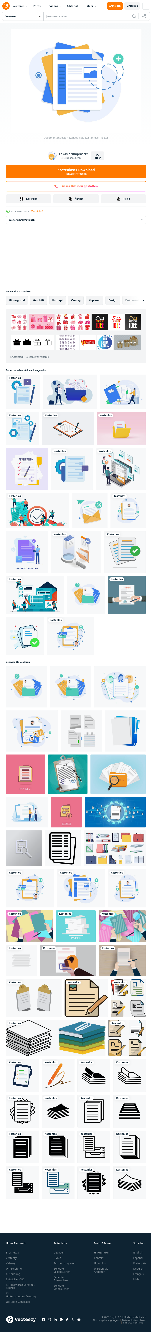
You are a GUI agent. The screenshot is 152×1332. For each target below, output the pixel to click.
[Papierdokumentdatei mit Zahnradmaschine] (23, 392)
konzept (57, 300)
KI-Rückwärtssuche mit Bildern (20, 1286)
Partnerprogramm (65, 1263)
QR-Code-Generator (18, 1301)
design (112, 300)
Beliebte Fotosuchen (61, 1278)
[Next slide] (137, 300)
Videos (53, 6)
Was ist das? (37, 211)
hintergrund (17, 300)
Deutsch (135, 1268)
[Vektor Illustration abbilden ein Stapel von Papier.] (76, 926)
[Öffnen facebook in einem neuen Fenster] (43, 1319)
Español (135, 1258)
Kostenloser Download (76, 171)
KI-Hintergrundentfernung (21, 1294)
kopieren (94, 300)
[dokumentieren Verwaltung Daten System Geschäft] (115, 812)
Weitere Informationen (22, 219)
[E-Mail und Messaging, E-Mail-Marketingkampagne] (90, 510)
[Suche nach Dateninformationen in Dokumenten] (76, 552)
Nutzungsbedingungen (103, 1320)
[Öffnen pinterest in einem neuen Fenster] (61, 1319)
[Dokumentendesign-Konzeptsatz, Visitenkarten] (32, 731)
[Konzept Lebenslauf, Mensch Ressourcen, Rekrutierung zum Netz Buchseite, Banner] (122, 926)
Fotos (37, 6)
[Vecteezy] (6, 6)
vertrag (76, 300)
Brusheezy (12, 1252)
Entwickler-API (15, 1279)
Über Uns (100, 1263)
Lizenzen (59, 1252)
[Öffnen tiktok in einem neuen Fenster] (67, 1319)
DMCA (57, 1258)
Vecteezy (11, 1258)
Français (135, 1274)
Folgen (97, 157)
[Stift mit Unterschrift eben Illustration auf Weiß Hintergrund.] (58, 1075)
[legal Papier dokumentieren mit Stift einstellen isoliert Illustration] (128, 998)
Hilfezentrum (102, 1252)
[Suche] (134, 16)
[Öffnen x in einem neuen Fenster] (73, 1319)
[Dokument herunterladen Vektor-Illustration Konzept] (27, 552)
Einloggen (132, 5)
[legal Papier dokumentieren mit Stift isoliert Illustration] (86, 998)
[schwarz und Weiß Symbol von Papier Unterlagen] (63, 848)
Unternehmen (14, 1268)
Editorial (72, 6)
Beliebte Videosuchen (62, 1287)
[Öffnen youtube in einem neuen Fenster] (78, 1319)
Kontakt (98, 1258)
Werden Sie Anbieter (101, 1270)
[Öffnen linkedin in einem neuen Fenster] (55, 1319)
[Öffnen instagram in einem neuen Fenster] (49, 1319)
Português (136, 1263)
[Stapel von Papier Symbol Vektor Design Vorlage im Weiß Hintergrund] (93, 1075)
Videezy (10, 1263)
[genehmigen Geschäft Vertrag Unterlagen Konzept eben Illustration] (27, 812)
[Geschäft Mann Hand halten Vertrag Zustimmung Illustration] (122, 960)
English (135, 1252)
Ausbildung (13, 1274)
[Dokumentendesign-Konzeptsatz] (128, 510)
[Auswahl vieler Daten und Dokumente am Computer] (121, 469)
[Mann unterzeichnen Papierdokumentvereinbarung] (127, 595)
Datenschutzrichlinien (131, 1320)
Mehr (90, 6)
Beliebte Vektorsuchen (62, 1270)
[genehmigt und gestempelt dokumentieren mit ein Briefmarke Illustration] (68, 960)
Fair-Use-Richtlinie (130, 1322)
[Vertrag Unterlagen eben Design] (22, 1075)
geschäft (38, 300)
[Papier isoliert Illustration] (55, 1038)
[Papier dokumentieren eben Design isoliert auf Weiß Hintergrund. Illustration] (21, 960)
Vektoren (18, 6)
